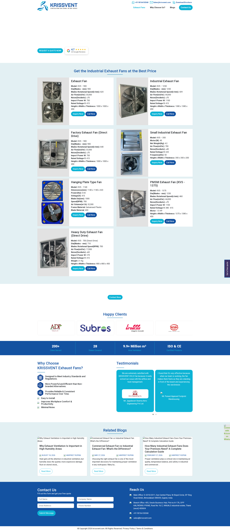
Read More (46, 471)
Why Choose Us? (157, 7)
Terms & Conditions (144, 528)
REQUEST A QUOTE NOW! (50, 50)
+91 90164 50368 (141, 2)
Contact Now (115, 297)
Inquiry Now (78, 114)
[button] (153, 414)
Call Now (91, 114)
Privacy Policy (129, 528)
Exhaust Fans (139, 7)
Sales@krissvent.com (162, 2)
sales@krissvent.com (142, 518)
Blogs (172, 7)
